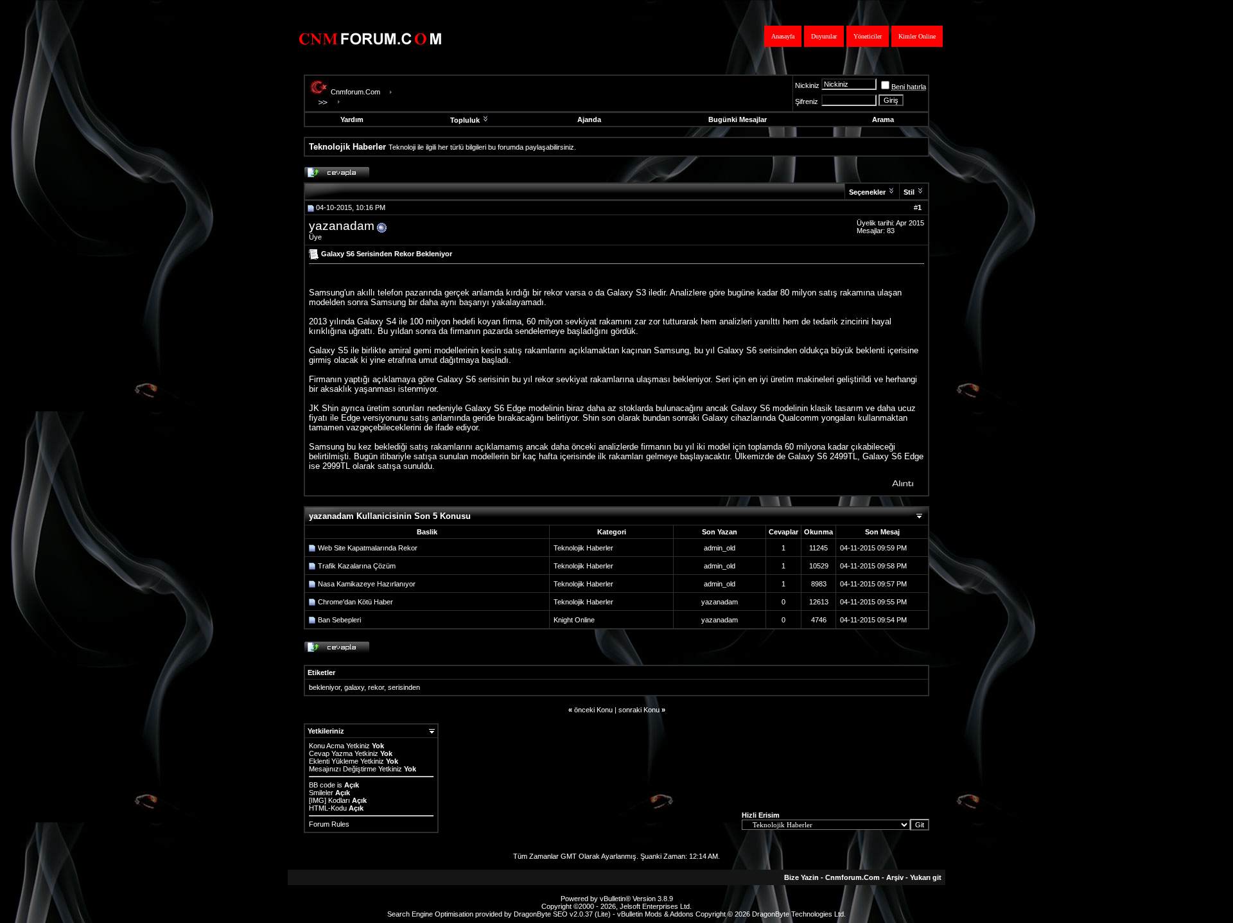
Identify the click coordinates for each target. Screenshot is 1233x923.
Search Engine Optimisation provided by (450, 914)
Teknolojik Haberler (583, 548)
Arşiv (895, 877)
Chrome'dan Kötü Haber (355, 602)
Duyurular (824, 36)
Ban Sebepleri (339, 620)
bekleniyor (324, 687)
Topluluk (465, 120)
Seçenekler (867, 192)
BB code (322, 785)
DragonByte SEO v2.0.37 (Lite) (562, 914)
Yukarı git (925, 877)
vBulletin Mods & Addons (655, 914)
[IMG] (317, 800)
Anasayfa (782, 36)
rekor (376, 687)
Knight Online (574, 620)
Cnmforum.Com (355, 92)
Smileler (321, 792)
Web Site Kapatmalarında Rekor (367, 548)
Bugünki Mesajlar (737, 119)
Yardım (351, 119)
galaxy (354, 687)
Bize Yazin (801, 877)
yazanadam (341, 226)
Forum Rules (329, 824)
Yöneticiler (867, 36)
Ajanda (589, 119)
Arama (883, 119)
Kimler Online (917, 36)
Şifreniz (806, 101)
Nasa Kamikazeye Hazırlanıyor (366, 584)
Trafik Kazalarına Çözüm (357, 566)
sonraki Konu (639, 710)
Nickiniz (807, 85)
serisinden (404, 687)
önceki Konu (593, 710)
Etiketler (321, 672)
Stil (909, 192)
